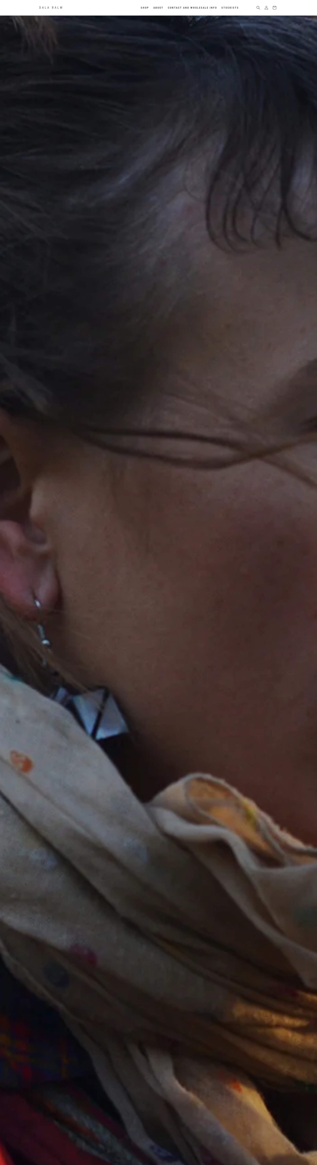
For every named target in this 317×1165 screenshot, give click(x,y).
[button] (258, 8)
